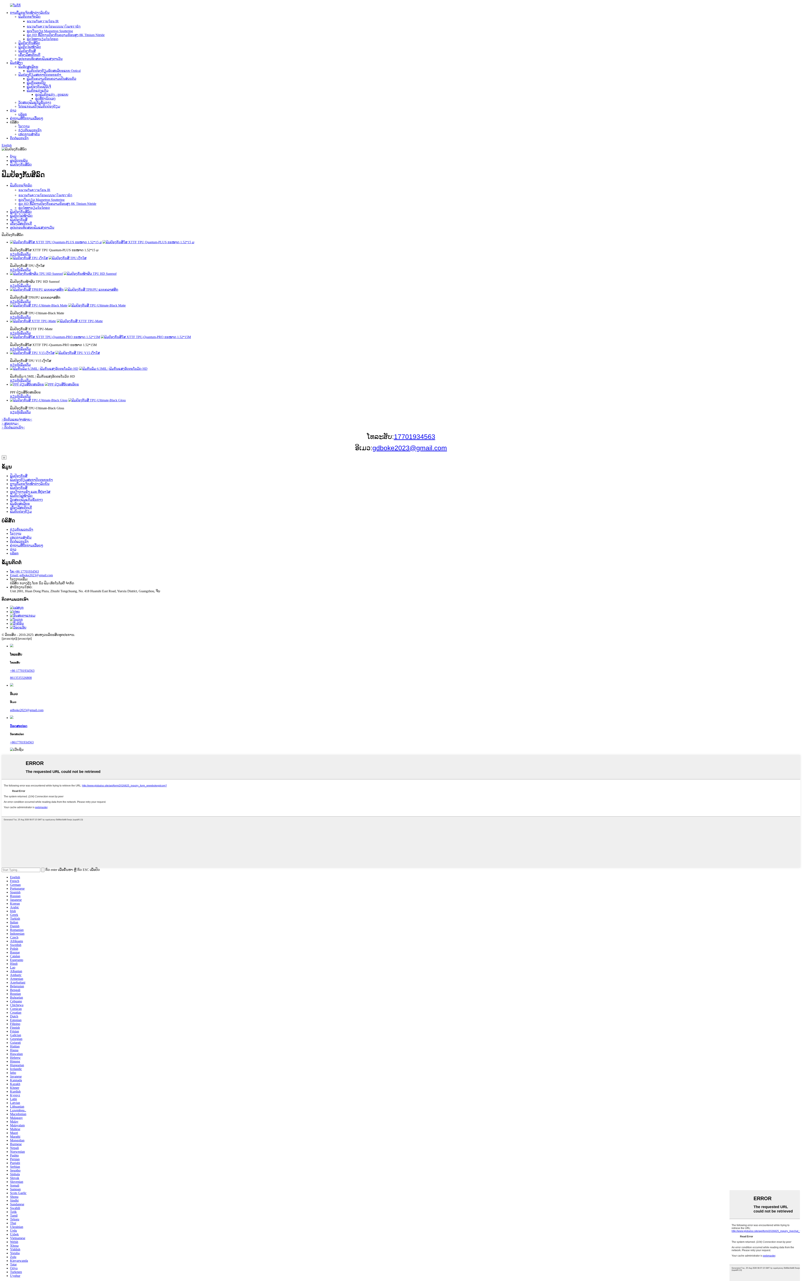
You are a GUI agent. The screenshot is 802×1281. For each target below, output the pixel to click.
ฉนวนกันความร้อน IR (43, 21)
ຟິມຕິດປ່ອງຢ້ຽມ (21, 511)
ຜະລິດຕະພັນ (19, 160)
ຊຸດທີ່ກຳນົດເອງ (45, 98)
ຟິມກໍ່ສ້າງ (16, 63)
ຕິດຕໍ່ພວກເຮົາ (19, 138)
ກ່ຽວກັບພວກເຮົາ (30, 130)
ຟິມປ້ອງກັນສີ (27, 51)
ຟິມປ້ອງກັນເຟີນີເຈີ (39, 86)
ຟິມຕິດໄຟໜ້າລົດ (29, 47)
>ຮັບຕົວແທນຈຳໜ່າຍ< (17, 419)
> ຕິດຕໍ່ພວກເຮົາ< (13, 427)
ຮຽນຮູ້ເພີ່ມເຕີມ (20, 254)
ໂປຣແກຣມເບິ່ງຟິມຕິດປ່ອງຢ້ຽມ (39, 106)
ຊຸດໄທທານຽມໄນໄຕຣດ (42, 39)
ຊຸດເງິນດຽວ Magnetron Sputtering (50, 31)
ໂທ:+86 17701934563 (24, 571)
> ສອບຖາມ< (10, 423)
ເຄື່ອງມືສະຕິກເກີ (29, 55)
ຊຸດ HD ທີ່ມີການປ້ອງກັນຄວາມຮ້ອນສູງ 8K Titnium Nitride (66, 35)
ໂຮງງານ (24, 126)
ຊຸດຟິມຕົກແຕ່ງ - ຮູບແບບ (51, 94)
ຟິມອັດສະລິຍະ (28, 66)
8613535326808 (21, 678)
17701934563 (414, 436)
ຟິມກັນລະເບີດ (36, 82)
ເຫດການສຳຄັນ (29, 134)
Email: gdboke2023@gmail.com (31, 575)
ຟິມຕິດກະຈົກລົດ (29, 16)
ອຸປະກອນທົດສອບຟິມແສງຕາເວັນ (40, 59)
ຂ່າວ (13, 110)
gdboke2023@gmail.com (409, 448)
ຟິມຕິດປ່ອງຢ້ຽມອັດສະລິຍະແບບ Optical (54, 70)
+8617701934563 (22, 742)
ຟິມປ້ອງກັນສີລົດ (29, 43)
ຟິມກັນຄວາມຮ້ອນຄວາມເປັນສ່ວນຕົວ (51, 78)
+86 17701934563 (22, 670)
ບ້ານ (13, 156)
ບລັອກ (22, 114)
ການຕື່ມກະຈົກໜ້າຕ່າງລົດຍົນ (29, 12)
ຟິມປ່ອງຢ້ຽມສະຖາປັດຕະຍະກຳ (39, 74)
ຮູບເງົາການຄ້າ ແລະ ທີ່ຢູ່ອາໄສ (30, 491)
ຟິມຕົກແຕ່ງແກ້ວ (37, 90)
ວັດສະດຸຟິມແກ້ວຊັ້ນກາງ (34, 102)
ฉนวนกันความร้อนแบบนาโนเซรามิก (54, 26)
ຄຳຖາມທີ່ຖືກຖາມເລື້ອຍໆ (26, 118)
